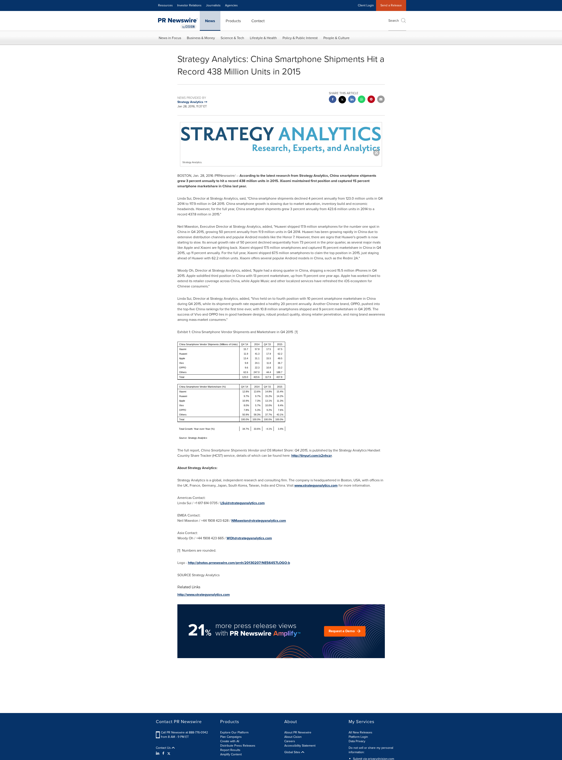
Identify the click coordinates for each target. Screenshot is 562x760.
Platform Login (358, 737)
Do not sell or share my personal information (371, 750)
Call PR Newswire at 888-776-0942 (184, 732)
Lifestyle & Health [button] (263, 37)
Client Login (366, 5)
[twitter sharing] (342, 100)
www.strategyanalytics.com (316, 485)
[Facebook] (163, 753)
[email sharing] (381, 100)
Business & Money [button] (201, 37)
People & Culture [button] (336, 37)
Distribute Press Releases (237, 745)
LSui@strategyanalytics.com (242, 502)
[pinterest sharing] (371, 100)
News (210, 21)
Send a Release (391, 5)
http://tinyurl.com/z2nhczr (311, 455)
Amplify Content (231, 754)
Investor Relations (189, 5)
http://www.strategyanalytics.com (203, 594)
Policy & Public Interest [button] (300, 37)
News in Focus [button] (170, 37)
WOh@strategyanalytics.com (249, 538)
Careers (289, 741)
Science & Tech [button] (232, 37)
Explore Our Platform (234, 732)
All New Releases (360, 732)
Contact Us (164, 748)
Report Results (230, 750)
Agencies (231, 5)
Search (393, 20)
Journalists (213, 5)
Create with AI (229, 741)
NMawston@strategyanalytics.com (258, 520)
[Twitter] (168, 753)
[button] (281, 138)
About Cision (293, 737)
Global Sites (292, 752)
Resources (165, 5)
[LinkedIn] (158, 753)
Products (233, 21)
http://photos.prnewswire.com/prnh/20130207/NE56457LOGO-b (239, 562)
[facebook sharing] (332, 100)
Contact (258, 21)
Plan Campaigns (231, 737)
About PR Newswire (297, 732)
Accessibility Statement (299, 745)
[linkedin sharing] (352, 100)
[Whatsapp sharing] (361, 100)
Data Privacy (357, 741)
